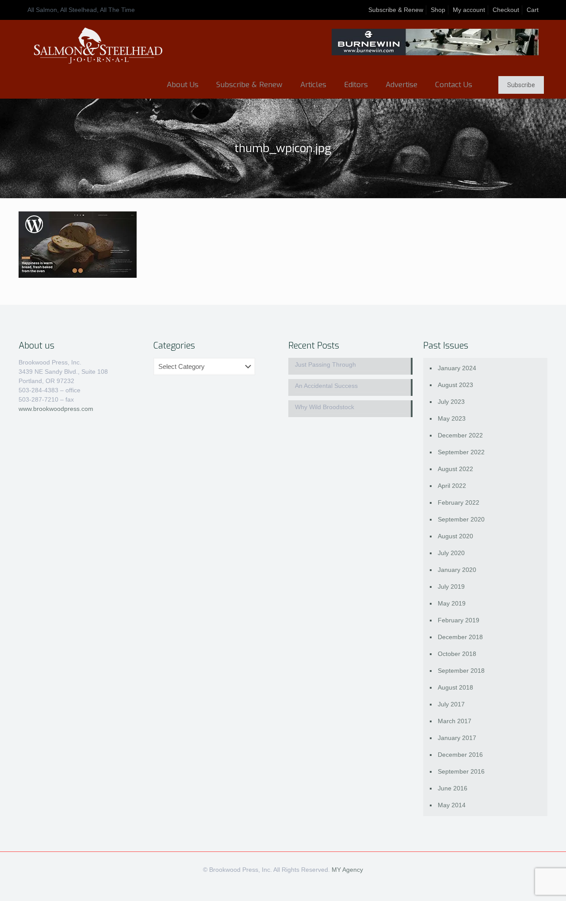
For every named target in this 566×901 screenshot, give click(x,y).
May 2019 (452, 603)
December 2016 (460, 754)
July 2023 (451, 401)
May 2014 (452, 805)
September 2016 (461, 771)
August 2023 (455, 384)
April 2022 (452, 485)
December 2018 (460, 636)
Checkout (506, 9)
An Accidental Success (326, 385)
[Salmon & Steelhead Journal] (98, 46)
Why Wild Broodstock (324, 406)
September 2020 (461, 519)
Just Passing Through (325, 364)
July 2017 (451, 704)
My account (469, 9)
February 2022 (458, 502)
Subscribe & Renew (395, 9)
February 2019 (458, 620)
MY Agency (347, 869)
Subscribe (521, 84)
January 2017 (457, 737)
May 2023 (452, 418)
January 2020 (457, 569)
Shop (438, 9)
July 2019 (451, 586)
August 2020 (455, 536)
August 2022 (455, 468)
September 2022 (461, 452)
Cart (533, 9)
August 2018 (455, 687)
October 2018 (457, 653)
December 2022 (460, 435)
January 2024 (457, 368)
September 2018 (461, 670)
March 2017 (454, 721)
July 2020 (451, 552)
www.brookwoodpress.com (56, 408)
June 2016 (452, 788)
